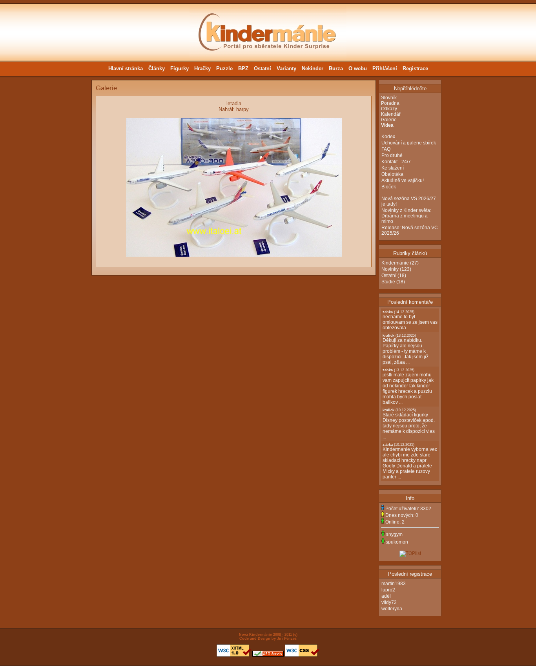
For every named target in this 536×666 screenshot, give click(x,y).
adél (386, 596)
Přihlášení (384, 68)
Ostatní (262, 68)
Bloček (388, 187)
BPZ (243, 68)
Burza (336, 68)
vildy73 (389, 602)
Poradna (390, 103)
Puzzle (224, 68)
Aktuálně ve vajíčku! (402, 180)
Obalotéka (392, 174)
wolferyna (391, 608)
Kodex (388, 136)
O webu (357, 68)
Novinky (390, 269)
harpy (242, 109)
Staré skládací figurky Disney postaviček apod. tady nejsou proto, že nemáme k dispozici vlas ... (409, 424)
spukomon (397, 542)
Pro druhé (392, 155)
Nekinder (312, 68)
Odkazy (389, 108)
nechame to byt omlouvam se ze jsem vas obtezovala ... (410, 320)
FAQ (385, 149)
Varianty (286, 68)
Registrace (415, 68)
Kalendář (391, 114)
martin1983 (393, 583)
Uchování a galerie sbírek (408, 143)
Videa (387, 125)
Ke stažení (392, 168)
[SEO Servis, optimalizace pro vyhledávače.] (268, 655)
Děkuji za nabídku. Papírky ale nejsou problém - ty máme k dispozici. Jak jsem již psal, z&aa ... (405, 349)
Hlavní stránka (125, 68)
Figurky (179, 68)
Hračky (202, 68)
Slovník (389, 97)
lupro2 (388, 590)
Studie (388, 282)
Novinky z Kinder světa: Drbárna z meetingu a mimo (406, 216)
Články (156, 68)
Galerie (389, 119)
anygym (394, 534)
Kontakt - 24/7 (396, 161)
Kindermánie (395, 263)
